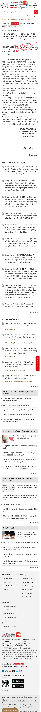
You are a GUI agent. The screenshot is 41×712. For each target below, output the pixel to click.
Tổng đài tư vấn (27, 597)
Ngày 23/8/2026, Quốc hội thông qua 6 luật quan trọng (20, 542)
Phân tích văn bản (27, 582)
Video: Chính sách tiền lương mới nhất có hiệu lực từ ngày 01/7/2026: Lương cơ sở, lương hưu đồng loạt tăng (20, 497)
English (30, 5)
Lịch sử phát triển (8, 582)
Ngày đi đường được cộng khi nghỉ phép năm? (18, 405)
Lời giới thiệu (7, 578)
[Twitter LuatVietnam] (17, 671)
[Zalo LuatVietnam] (6, 671)
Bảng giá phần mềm (9, 606)
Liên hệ (5, 589)
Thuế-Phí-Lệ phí (10, 370)
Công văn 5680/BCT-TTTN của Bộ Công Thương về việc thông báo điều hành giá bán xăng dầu (20, 337)
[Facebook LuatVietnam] (3, 671)
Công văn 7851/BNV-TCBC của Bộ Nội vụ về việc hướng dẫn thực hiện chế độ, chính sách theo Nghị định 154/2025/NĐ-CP (21, 215)
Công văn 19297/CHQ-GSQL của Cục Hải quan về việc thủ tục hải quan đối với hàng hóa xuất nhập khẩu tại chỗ (21, 351)
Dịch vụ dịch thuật (27, 589)
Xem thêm (33, 312)
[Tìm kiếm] (36, 12)
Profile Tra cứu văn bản (10, 586)
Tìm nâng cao (33, 16)
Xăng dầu (33, 343)
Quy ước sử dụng (9, 613)
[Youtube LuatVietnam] (10, 671)
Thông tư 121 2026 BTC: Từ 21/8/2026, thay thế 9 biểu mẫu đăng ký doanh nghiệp (27, 535)
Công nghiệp (9, 343)
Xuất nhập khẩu (10, 329)
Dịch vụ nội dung (27, 593)
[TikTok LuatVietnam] (13, 671)
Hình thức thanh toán (10, 610)
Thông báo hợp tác (9, 626)
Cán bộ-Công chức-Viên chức (22, 381)
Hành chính (8, 381)
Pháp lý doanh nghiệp (28, 586)
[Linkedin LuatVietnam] (21, 671)
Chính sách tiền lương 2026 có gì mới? (15, 504)
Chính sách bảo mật (9, 617)
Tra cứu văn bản (27, 578)
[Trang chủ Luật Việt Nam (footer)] (20, 634)
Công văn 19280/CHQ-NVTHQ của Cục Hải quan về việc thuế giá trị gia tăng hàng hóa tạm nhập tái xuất (21, 364)
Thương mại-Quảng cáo (21, 343)
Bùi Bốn (34, 155)
